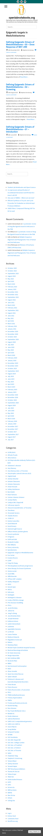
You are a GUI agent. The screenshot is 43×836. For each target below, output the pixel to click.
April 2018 (11, 416)
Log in (9, 813)
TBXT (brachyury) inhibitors (16, 769)
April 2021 (11, 321)
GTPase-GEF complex (15, 579)
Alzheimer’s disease (14, 466)
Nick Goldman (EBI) (14, 658)
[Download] (25, 1)
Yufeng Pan (11, 801)
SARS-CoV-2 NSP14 (14, 724)
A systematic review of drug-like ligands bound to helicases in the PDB (22, 226)
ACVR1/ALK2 (11, 452)
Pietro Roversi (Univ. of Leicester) (19, 690)
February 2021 (12, 326)
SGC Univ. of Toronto (14, 750)
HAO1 (9, 584)
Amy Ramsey (12, 468)
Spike (9, 753)
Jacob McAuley (13, 608)
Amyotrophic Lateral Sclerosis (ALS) (19, 473)
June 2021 (11, 316)
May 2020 (11, 350)
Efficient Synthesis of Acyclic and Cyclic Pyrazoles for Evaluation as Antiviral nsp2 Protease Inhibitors (21, 203)
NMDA (9, 663)
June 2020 (11, 347)
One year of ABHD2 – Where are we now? (21, 198)
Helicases (11, 592)
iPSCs (9, 605)
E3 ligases (11, 537)
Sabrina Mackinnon (14, 719)
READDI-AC (11, 714)
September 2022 (13, 297)
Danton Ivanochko (13, 521)
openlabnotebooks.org (22, 18)
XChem (10, 798)
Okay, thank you (34, 832)
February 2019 (12, 390)
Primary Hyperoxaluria (15, 698)
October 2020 (12, 337)
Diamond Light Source (15, 529)
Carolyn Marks (12, 500)
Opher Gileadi (12, 677)
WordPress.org (13, 821)
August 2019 (12, 374)
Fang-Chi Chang (13, 563)
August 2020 (12, 342)
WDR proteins (12, 790)
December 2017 (13, 426)
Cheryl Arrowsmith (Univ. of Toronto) (19, 508)
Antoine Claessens (14, 481)
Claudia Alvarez (13, 516)
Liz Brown (11, 632)
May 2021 (11, 318)
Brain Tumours (12, 495)
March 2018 (11, 419)
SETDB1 (10, 735)
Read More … (24, 77)
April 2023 (11, 281)
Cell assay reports (14, 505)
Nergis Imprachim (13, 655)
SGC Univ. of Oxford (14, 748)
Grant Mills (11, 574)
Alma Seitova (12, 458)
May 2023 (11, 279)
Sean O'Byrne (12, 727)
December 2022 (13, 292)
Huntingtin (11, 595)
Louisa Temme (12, 634)
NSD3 (9, 669)
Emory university (13, 547)
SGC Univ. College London (16, 743)
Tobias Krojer (12, 774)
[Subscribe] (21, 1)
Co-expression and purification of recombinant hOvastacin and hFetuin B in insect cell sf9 (21, 192)
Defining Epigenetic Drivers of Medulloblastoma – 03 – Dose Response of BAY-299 (20, 44)
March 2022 (11, 305)
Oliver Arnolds (12, 671)
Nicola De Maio (12, 661)
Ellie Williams (12, 545)
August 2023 (12, 276)
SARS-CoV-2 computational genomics (20, 721)
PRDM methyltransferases (16, 695)
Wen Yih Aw (11, 795)
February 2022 (12, 308)
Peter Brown (12, 684)
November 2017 (13, 429)
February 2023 (12, 287)
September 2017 (13, 434)
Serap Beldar (12, 729)
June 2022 (11, 302)
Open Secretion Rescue (15, 674)
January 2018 (12, 424)
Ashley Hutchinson (14, 489)
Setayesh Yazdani (13, 732)
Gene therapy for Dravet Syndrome (19, 568)
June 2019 (11, 379)
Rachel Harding (12, 706)
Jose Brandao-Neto (14, 616)
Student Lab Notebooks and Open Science (22, 187)
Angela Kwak (12, 476)
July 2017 (11, 440)
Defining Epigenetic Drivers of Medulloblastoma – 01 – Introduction (20, 129)
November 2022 (13, 295)
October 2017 (12, 432)
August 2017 (12, 437)
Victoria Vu (11, 787)
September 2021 (13, 310)
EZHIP (9, 561)
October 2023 (12, 271)
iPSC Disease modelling (15, 603)
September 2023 (13, 273)
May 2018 (11, 413)
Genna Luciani (12, 571)
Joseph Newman (13, 619)
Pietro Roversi (12, 687)
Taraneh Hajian (12, 766)
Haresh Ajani (12, 587)
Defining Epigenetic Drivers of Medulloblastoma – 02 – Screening (20, 87)
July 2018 (11, 408)
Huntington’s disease (15, 597)
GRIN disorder (12, 576)
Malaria (10, 642)
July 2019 (11, 376)
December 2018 (13, 395)
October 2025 (12, 268)
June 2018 (11, 411)
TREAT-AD (11, 777)
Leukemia (11, 626)
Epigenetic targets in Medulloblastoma (20, 553)
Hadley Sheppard (13, 582)
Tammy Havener (13, 764)
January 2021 (12, 329)
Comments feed (13, 819)
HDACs (10, 589)
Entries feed (12, 816)
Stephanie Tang (13, 756)
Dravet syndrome (13, 534)
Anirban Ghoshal (13, 479)
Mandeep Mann (13, 645)
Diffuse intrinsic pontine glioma (18, 532)
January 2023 (12, 289)
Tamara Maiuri (12, 761)
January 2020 (12, 360)
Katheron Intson (13, 621)
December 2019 (13, 363)
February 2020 (12, 358)
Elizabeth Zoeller (13, 542)
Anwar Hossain (12, 487)
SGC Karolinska (13, 737)
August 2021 (12, 313)
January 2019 (12, 392)
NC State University (14, 653)
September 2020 (13, 339)
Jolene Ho (11, 611)
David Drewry (12, 526)
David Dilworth (12, 524)
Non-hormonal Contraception (17, 666)
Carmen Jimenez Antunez (16, 497)
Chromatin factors (14, 513)
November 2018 (13, 397)
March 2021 (11, 324)
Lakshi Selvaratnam (14, 624)
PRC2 (9, 692)
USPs (9, 785)
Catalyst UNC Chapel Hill (15, 502)
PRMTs (10, 700)
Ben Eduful (11, 492)
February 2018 (12, 421)
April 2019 (11, 384)
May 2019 (11, 382)
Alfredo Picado (12, 455)
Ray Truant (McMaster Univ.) (17, 711)
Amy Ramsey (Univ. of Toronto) (18, 471)
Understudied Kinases (15, 779)
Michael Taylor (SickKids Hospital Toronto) (21, 648)
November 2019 (13, 366)
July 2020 (11, 345)
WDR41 (10, 793)
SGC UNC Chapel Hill (14, 740)
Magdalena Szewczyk (15, 640)
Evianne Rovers (13, 558)
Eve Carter (11, 555)
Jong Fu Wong (12, 613)
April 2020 (11, 353)
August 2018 (12, 405)
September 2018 (13, 403)
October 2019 (12, 368)
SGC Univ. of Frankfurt (15, 745)
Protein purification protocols (17, 703)
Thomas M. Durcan (13, 771)
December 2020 (13, 331)
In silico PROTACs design (16, 600)
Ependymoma (12, 550)
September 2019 (13, 371)
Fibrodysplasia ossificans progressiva (20, 566)
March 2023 (11, 284)
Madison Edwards (13, 637)
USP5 (9, 782)
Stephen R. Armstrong (15, 758)
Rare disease (12, 708)
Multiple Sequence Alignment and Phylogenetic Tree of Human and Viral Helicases (22, 239)
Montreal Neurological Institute (18, 650)
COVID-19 (11, 518)
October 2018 (12, 400)
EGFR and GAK (12, 539)
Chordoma (11, 510)
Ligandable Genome (14, 629)
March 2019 (11, 387)
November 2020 (13, 334)
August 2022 (12, 300)
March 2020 (11, 355)
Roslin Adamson (13, 716)
